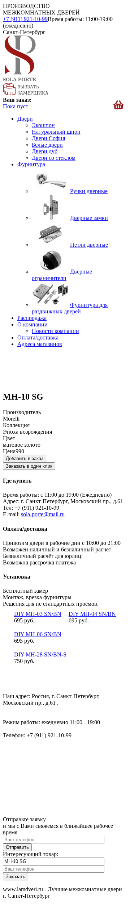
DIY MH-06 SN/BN (37, 634)
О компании (32, 324)
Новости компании (55, 331)
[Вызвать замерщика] (25, 93)
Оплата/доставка (37, 337)
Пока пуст (15, 106)
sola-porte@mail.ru (43, 514)
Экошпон (43, 125)
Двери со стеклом (53, 158)
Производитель (22, 412)
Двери (25, 119)
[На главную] (19, 79)
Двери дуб (44, 151)
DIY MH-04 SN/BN (92, 614)
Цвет (9, 438)
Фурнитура (31, 164)
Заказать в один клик (29, 466)
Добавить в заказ (24, 458)
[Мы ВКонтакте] (9, 684)
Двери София (48, 138)
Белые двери (47, 145)
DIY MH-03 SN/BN (37, 614)
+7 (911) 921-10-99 (25, 19)
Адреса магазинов (39, 344)
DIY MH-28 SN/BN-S (40, 654)
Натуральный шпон (56, 132)
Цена (9, 451)
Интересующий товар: (30, 854)
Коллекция (16, 425)
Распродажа (32, 318)
